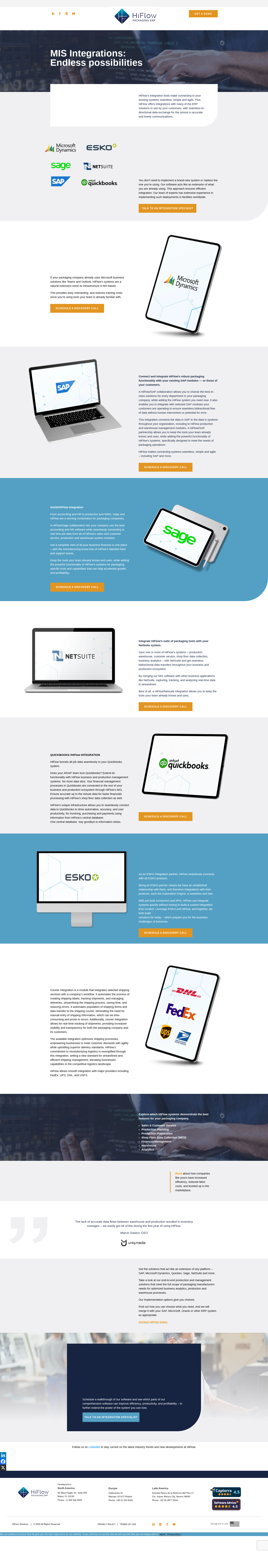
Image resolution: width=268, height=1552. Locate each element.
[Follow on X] (66, 13)
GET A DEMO (203, 13)
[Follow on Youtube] (73, 13)
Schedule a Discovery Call (77, 308)
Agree (162, 1534)
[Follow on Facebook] (60, 13)
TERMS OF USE (128, 1524)
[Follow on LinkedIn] (53, 13)
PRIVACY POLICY (106, 1524)
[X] (3, 1468)
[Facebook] (3, 1461)
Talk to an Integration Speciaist (167, 208)
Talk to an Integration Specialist (111, 1417)
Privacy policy (173, 1534)
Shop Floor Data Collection (159, 1137)
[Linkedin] (3, 1455)
